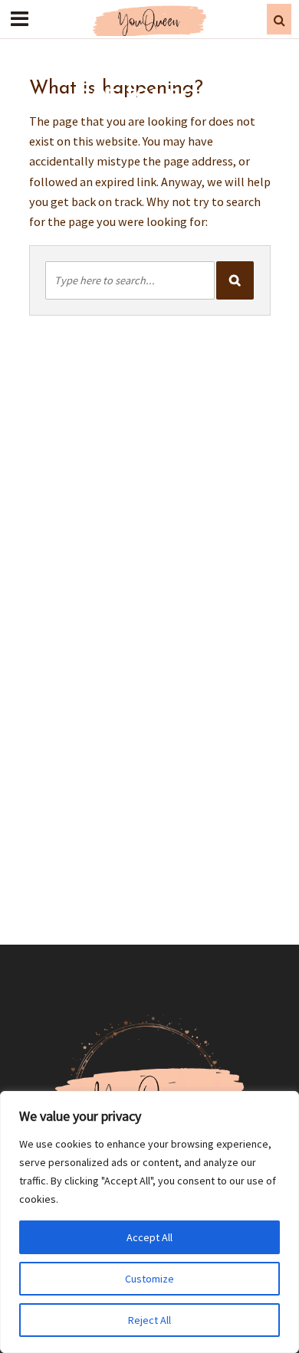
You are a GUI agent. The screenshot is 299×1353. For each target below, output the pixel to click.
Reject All (149, 1320)
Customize (149, 1279)
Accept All (149, 1237)
